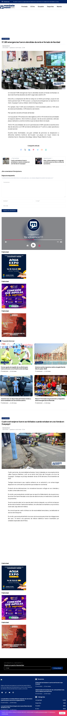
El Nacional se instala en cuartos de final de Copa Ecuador (49, 683)
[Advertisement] (33, 22)
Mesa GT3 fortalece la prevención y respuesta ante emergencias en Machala (49, 399)
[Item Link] (16, 354)
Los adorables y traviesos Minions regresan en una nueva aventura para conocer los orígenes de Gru (16, 699)
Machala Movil (6, 46)
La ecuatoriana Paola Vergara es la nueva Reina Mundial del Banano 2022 (16, 706)
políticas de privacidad (41, 712)
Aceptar (62, 713)
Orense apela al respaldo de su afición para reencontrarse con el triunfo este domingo (14, 368)
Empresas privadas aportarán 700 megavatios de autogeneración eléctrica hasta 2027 (35, 1)
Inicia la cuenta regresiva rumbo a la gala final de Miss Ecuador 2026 (50, 368)
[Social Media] (2, 692)
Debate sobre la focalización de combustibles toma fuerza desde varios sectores (49, 690)
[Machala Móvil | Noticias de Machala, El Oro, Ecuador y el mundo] (7, 6)
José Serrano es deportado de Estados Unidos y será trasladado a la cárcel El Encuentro (16, 399)
